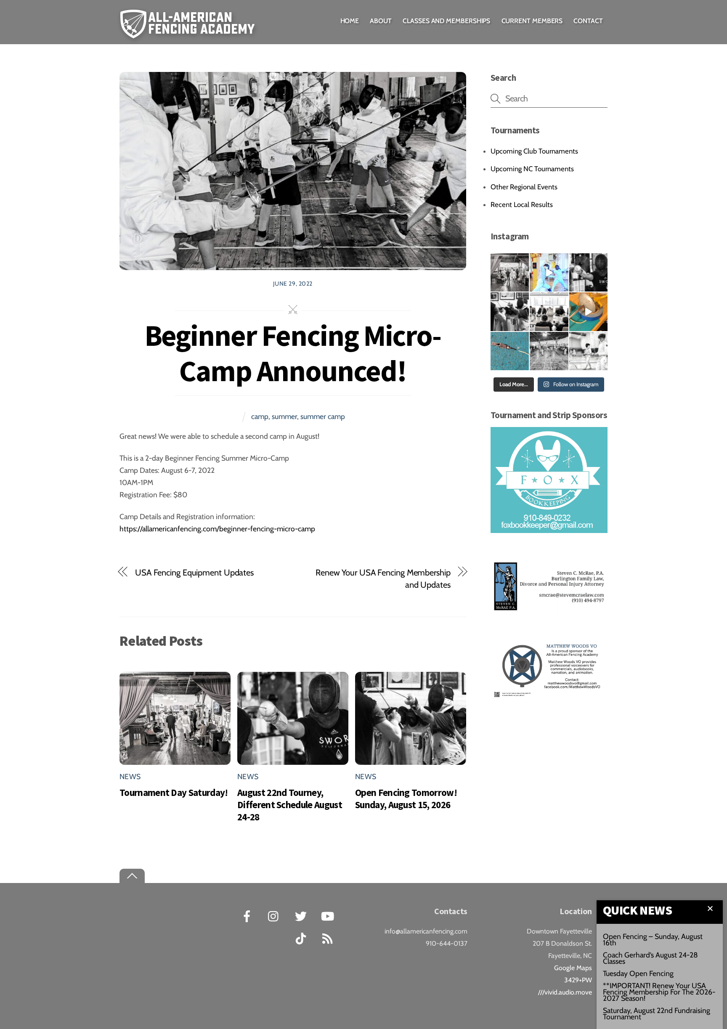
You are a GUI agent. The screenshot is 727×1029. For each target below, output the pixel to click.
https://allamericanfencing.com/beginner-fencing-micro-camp (217, 528)
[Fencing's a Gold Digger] (549, 272)
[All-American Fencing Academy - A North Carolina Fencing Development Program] (189, 32)
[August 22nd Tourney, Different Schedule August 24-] (588, 272)
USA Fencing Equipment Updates (194, 572)
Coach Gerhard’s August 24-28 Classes (650, 957)
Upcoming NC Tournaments (532, 168)
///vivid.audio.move (565, 992)
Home (349, 21)
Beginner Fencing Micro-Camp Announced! (293, 353)
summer (284, 416)
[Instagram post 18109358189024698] (510, 351)
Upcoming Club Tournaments (534, 151)
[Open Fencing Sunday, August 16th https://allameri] (549, 351)
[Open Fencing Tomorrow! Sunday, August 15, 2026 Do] (510, 311)
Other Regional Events (524, 187)
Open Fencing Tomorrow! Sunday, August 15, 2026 (406, 798)
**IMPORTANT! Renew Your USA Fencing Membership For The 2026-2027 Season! (659, 991)
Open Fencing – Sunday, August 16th (653, 939)
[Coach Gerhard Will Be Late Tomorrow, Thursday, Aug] (549, 311)
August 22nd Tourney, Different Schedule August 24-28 (289, 804)
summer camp (322, 416)
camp (259, 416)
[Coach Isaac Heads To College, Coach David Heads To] (588, 351)
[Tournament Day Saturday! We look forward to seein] (510, 272)
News (130, 776)
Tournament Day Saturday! (173, 792)
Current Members (532, 21)
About (381, 21)
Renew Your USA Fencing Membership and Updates (383, 578)
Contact (587, 21)
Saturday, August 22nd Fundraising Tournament (656, 1013)
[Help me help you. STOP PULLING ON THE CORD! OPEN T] (588, 311)
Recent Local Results (522, 204)
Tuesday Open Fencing (638, 973)
